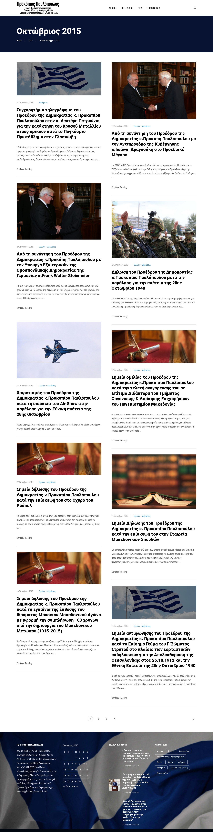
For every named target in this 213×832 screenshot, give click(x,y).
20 (68, 775)
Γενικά (170, 762)
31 (83, 781)
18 (87, 769)
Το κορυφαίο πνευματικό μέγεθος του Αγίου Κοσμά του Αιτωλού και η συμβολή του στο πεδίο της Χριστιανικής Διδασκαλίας (136, 781)
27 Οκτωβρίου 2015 (25, 482)
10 (83, 763)
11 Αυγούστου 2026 (130, 824)
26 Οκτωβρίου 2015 (25, 591)
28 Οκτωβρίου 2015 (25, 385)
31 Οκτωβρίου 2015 (25, 103)
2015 (31, 40)
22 (76, 775)
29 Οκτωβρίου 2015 (25, 247)
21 (72, 775)
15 (76, 769)
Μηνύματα (43, 103)
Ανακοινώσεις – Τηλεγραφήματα (170, 757)
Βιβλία (159, 762)
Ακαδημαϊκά (184, 751)
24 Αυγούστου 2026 (130, 766)
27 (68, 781)
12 (64, 769)
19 (64, 775)
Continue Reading (24, 169)
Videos (160, 751)
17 (83, 769)
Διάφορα (181, 762)
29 (76, 781)
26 (64, 781)
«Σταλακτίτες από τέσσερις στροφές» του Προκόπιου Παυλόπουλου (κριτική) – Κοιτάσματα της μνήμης (136, 755)
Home (19, 40)
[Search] (194, 8)
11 (87, 763)
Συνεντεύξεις (162, 773)
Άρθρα (171, 751)
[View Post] (59, 78)
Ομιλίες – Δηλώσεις (47, 247)
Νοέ (74, 786)
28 (72, 781)
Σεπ (68, 786)
